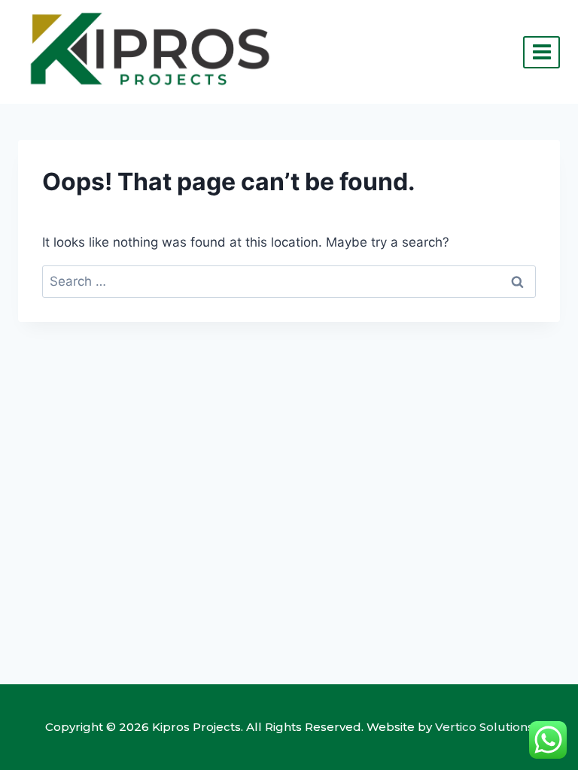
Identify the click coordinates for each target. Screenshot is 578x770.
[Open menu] (541, 52)
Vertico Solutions (484, 727)
